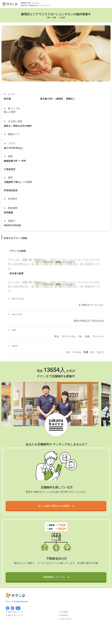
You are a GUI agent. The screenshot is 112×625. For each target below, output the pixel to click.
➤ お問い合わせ (65, 618)
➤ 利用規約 (63, 615)
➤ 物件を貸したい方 (14, 611)
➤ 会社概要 (63, 611)
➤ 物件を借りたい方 (14, 615)
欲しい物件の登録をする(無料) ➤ (56, 505)
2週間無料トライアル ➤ (56, 577)
